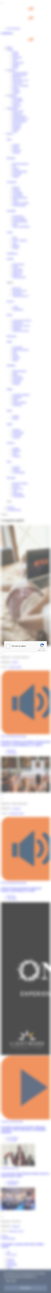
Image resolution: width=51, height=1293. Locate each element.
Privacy (39, 650)
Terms (43, 650)
